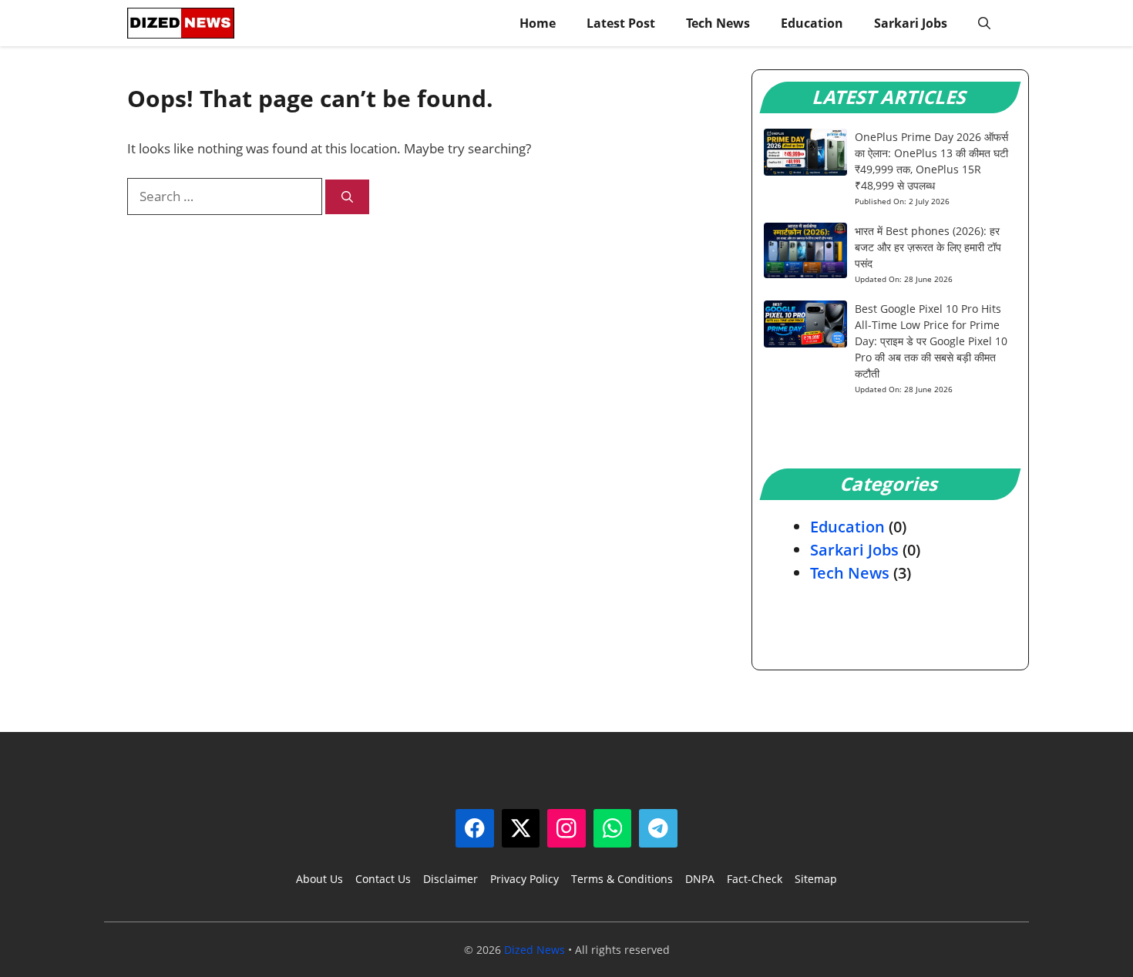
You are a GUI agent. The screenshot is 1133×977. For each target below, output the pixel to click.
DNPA (699, 878)
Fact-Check (754, 878)
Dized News (534, 949)
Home (537, 23)
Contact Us (383, 878)
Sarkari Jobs (910, 23)
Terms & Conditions (622, 878)
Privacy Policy (524, 878)
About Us (319, 878)
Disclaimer (450, 878)
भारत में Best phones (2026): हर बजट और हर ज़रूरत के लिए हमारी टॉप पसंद (928, 246)
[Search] (347, 197)
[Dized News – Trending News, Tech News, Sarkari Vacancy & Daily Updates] (180, 23)
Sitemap (816, 878)
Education (812, 23)
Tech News (718, 23)
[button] (984, 23)
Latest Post (621, 23)
